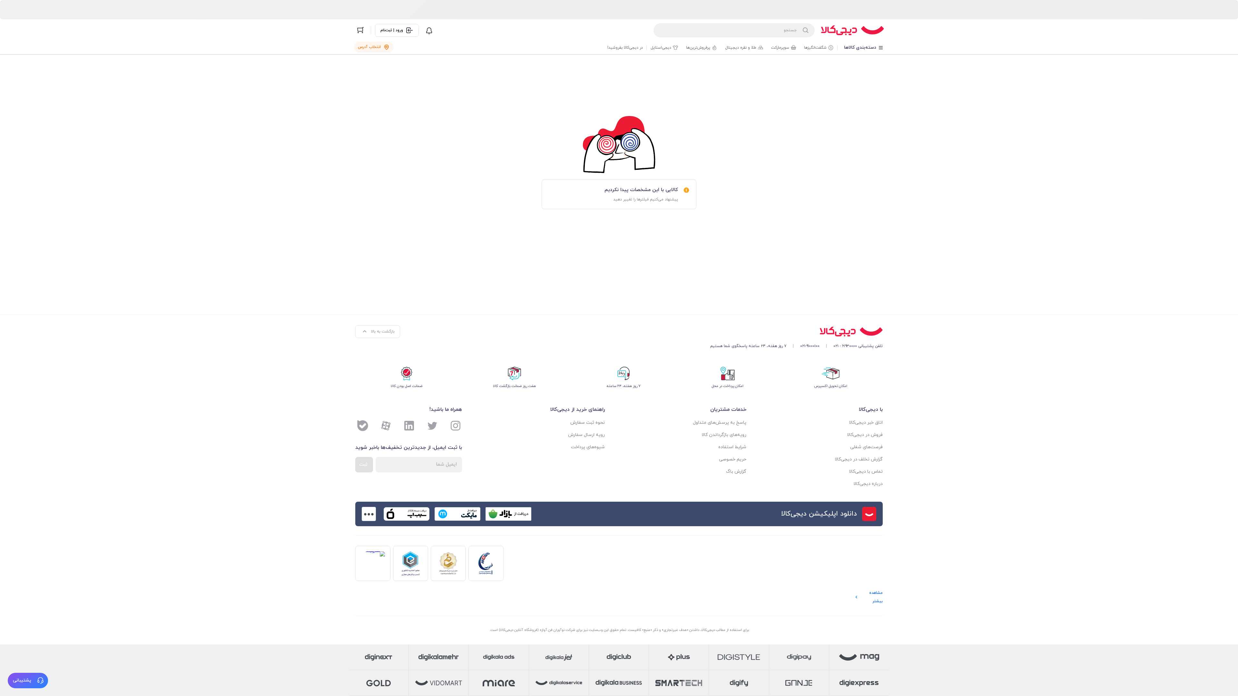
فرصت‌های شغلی (866, 447)
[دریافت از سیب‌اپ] (406, 514)
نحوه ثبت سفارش (587, 423)
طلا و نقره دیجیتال (740, 47)
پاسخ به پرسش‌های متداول (719, 423)
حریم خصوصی (732, 459)
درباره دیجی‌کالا (868, 484)
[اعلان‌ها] (429, 30)
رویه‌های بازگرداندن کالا (724, 435)
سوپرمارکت (780, 47)
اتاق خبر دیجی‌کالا (866, 423)
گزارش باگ (736, 472)
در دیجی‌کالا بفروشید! (625, 47)
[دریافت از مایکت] (457, 514)
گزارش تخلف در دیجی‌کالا (859, 459)
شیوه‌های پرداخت (588, 447)
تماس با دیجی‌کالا (866, 472)
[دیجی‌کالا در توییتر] (432, 425)
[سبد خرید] (360, 30)
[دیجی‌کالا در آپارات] (385, 425)
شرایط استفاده (732, 447)
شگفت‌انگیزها (815, 47)
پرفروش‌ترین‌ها (698, 47)
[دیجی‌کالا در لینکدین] (409, 425)
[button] (28, 680)
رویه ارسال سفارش (586, 435)
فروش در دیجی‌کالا (865, 435)
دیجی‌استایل (661, 47)
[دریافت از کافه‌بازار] (508, 514)
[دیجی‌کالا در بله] (362, 425)
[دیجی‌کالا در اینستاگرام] (455, 425)
